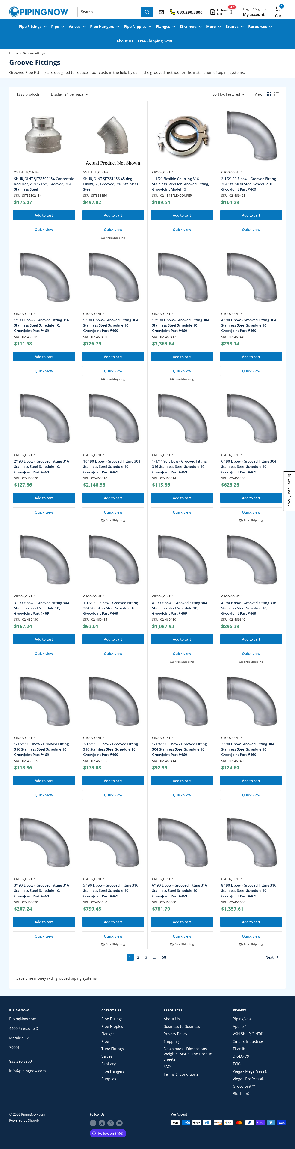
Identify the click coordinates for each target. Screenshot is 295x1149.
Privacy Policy (175, 1033)
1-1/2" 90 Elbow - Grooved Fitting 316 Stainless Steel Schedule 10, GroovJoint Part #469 (41, 749)
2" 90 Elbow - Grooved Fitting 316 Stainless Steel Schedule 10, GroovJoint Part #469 (41, 466)
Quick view (44, 229)
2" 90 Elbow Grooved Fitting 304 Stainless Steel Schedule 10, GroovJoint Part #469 (247, 749)
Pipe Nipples (135, 26)
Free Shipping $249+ (156, 41)
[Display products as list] (276, 94)
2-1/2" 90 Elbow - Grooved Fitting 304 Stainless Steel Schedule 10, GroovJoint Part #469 (248, 184)
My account (254, 14)
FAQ (167, 1066)
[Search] (147, 12)
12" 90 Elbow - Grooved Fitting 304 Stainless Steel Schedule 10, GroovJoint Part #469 (180, 325)
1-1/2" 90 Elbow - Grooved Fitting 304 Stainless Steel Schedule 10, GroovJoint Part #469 (110, 608)
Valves (74, 26)
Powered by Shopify (24, 1120)
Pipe (55, 26)
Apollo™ (240, 1026)
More (211, 26)
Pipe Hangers (102, 26)
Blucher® (241, 1093)
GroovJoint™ (162, 172)
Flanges (163, 26)
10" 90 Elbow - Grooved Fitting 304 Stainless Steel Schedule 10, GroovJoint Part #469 (111, 466)
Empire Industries (248, 1041)
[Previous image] (156, 138)
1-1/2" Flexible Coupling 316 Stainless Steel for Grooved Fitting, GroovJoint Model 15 (180, 184)
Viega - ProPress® (248, 1078)
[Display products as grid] (269, 94)
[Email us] (162, 11)
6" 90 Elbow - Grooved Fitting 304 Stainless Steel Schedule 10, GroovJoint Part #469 (248, 466)
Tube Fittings (112, 1048)
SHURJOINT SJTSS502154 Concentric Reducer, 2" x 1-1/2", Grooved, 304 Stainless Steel (44, 184)
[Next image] (208, 138)
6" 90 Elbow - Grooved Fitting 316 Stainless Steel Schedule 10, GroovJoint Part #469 (179, 890)
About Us (124, 41)
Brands (232, 26)
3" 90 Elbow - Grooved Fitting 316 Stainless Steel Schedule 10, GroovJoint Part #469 (41, 890)
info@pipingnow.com (27, 1070)
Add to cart (44, 215)
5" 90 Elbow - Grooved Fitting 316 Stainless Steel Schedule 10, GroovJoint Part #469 (110, 890)
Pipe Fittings (30, 26)
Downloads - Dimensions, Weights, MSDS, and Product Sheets (188, 1054)
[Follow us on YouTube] (119, 1123)
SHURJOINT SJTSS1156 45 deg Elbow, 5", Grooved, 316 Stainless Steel (110, 184)
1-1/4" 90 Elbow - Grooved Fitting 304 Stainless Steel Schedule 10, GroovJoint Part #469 (179, 749)
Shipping (171, 1041)
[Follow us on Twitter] (102, 1123)
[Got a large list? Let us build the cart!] (231, 12)
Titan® (239, 1048)
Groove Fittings (34, 53)
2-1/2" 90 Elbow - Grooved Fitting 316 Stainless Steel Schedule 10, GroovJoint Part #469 (110, 749)
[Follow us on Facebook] (93, 1123)
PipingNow (242, 1018)
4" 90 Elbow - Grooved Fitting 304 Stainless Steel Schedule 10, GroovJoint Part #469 (248, 325)
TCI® (237, 1063)
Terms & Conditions (181, 1074)
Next (270, 957)
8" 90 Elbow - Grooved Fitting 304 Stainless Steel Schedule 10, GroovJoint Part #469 (179, 608)
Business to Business (182, 1026)
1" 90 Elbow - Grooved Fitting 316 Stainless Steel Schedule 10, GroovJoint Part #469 (41, 325)
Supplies (108, 1078)
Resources (257, 26)
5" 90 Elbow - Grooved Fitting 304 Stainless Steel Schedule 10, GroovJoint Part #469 (110, 325)
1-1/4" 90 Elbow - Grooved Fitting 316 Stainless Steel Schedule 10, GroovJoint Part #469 (179, 466)
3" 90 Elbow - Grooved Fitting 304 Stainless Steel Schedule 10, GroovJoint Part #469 (41, 608)
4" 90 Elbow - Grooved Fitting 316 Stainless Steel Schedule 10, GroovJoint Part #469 (248, 608)
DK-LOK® (241, 1056)
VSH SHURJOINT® (26, 172)
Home (13, 53)
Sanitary (108, 1063)
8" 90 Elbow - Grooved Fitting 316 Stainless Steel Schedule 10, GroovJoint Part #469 (248, 890)
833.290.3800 (20, 1061)
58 (164, 957)
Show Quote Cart (289, 491)
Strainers (188, 26)
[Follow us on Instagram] (110, 1123)
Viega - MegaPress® (250, 1071)
